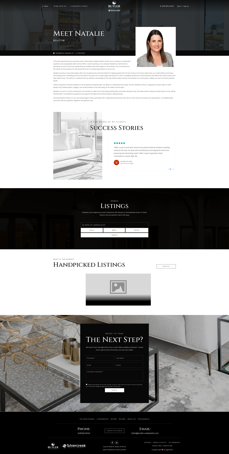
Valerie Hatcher (126, 161)
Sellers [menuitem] (122, 419)
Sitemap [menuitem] (147, 442)
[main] (114, 206)
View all (166, 266)
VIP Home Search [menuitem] (87, 419)
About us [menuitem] (131, 419)
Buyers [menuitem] (114, 419)
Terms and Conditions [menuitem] (162, 446)
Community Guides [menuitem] (79, 6)
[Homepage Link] (114, 6)
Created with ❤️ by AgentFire (162, 450)
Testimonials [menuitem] (143, 419)
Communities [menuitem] (103, 419)
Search (114, 235)
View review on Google (126, 163)
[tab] (168, 169)
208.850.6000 (167, 6)
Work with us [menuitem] (60, 6)
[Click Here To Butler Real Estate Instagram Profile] (117, 443)
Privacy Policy (116, 386)
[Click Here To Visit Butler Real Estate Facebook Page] (112, 443)
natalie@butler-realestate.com (64, 53)
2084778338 (81, 53)
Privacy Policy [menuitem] (159, 442)
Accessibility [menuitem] (174, 442)
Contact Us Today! (114, 431)
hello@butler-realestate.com (145, 433)
